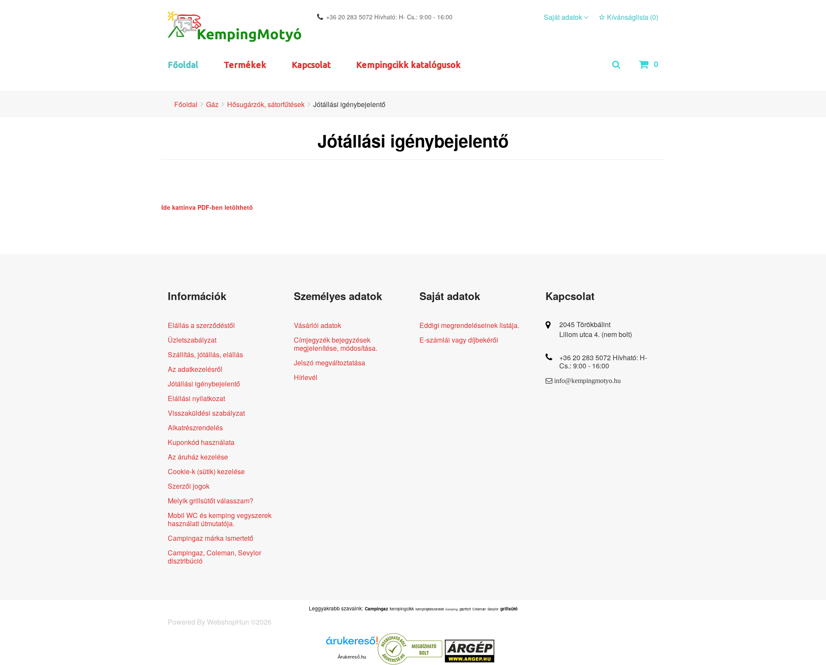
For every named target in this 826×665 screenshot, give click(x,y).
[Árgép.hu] (469, 651)
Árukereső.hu (352, 656)
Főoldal (183, 65)
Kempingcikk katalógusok (408, 65)
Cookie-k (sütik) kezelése (206, 471)
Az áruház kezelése (198, 457)
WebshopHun (228, 622)
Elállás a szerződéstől (201, 325)
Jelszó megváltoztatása (329, 363)
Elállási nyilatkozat (196, 398)
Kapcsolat (311, 65)
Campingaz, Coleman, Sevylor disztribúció (214, 557)
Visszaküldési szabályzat (206, 413)
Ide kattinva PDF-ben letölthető (207, 207)
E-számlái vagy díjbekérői (458, 340)
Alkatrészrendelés (195, 427)
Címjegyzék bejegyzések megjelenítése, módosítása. (335, 344)
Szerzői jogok (189, 486)
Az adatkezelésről (195, 369)
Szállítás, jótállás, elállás (205, 354)
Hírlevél (305, 377)
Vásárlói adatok (317, 325)
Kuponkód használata (201, 442)
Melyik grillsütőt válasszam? (210, 500)
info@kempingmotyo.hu (587, 380)
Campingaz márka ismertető (210, 538)
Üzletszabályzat (192, 340)
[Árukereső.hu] (352, 644)
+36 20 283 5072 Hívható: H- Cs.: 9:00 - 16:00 (389, 16)
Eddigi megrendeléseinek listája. (469, 325)
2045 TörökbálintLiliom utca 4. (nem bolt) (595, 329)
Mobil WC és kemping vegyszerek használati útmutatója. (219, 519)
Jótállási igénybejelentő (204, 384)
